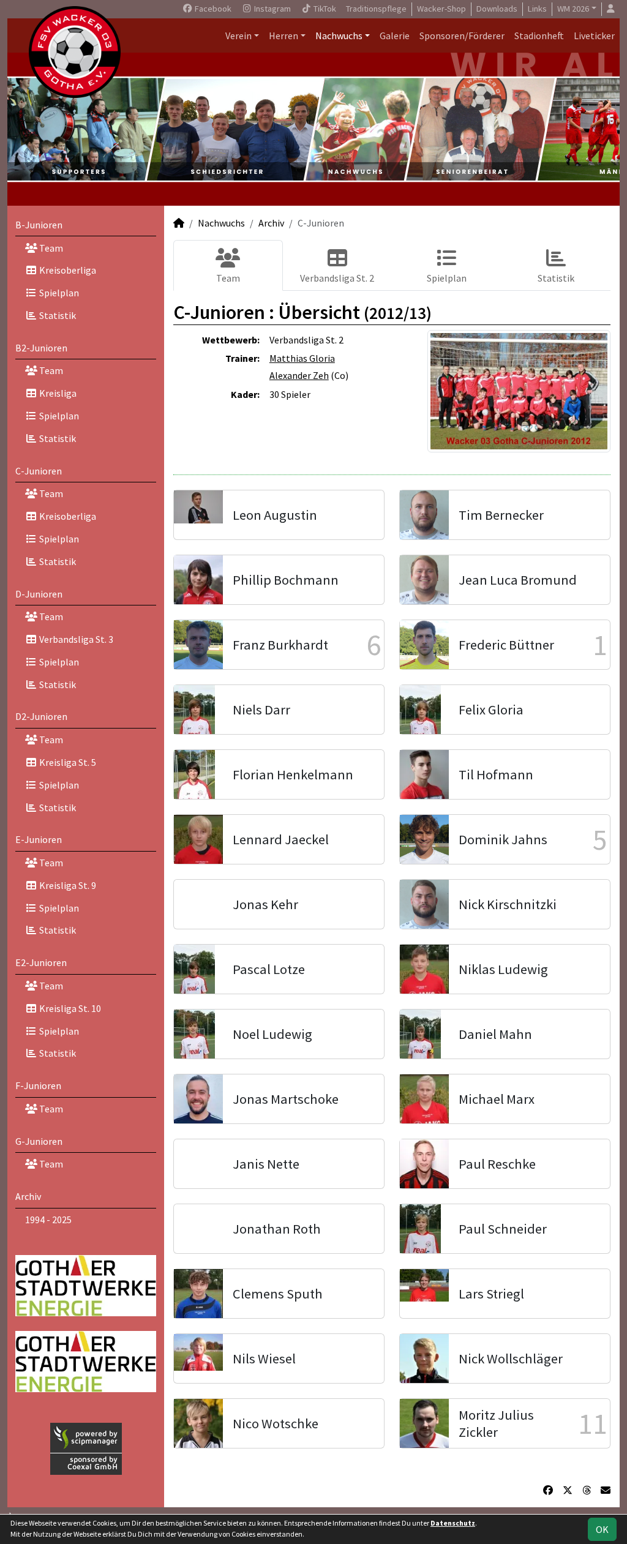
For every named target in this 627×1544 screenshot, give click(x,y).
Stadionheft (539, 35)
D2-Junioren (41, 716)
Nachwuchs (338, 35)
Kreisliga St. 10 (69, 1008)
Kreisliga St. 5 (66, 762)
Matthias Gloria (302, 358)
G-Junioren (38, 1141)
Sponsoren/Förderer (462, 35)
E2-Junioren (41, 962)
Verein (238, 35)
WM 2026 (573, 8)
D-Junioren (38, 594)
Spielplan (58, 293)
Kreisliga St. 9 (66, 885)
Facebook (212, 8)
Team (50, 248)
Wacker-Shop (441, 8)
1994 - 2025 (48, 1219)
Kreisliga (57, 393)
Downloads (496, 8)
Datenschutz (452, 1522)
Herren (283, 35)
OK (602, 1529)
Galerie (395, 35)
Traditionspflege (376, 8)
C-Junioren (38, 471)
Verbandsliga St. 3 (75, 639)
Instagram (271, 8)
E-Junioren (38, 839)
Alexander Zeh (299, 375)
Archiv (28, 1196)
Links (537, 8)
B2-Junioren (41, 348)
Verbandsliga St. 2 (337, 278)
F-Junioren (38, 1085)
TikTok (324, 8)
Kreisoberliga (66, 270)
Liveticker (594, 35)
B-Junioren (38, 225)
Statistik (56, 315)
